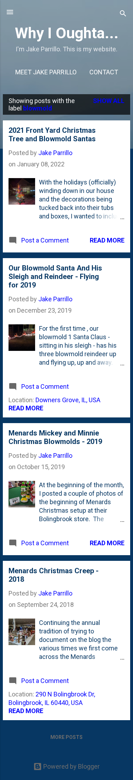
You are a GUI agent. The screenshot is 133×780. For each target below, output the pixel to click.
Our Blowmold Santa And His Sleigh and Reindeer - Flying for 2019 (55, 276)
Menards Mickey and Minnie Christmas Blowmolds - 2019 (55, 437)
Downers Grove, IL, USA (67, 400)
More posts (66, 737)
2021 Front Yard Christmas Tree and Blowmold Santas (52, 134)
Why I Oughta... (66, 33)
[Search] (123, 14)
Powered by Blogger (71, 766)
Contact (103, 72)
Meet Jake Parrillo (46, 72)
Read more (107, 240)
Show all (108, 100)
